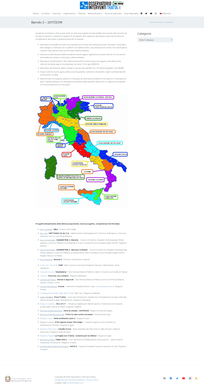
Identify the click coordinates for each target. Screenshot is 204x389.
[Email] (164, 378)
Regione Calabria (47, 304)
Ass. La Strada (46, 229)
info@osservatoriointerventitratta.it (70, 380)
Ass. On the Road (47, 240)
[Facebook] (171, 378)
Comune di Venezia (48, 286)
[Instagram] (190, 378)
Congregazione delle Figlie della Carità (56, 293)
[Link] (102, 5)
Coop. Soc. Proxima (48, 265)
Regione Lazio (46, 318)
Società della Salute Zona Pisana (54, 346)
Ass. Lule (43, 233)
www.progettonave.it (104, 286)
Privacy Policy (92, 380)
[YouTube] (184, 378)
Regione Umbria (47, 340)
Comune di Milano (48, 279)
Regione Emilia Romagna (51, 311)
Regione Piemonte (48, 329)
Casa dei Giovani (47, 272)
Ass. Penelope (46, 259)
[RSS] (196, 378)
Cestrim (43, 276)
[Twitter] (177, 378)
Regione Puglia (46, 336)
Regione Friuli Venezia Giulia (52, 314)
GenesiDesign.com (75, 383)
